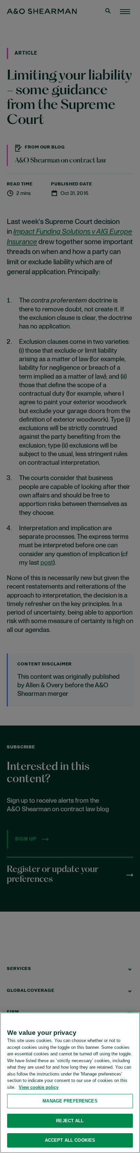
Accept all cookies (70, 1140)
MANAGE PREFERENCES (69, 1100)
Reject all (70, 1120)
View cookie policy (38, 1087)
